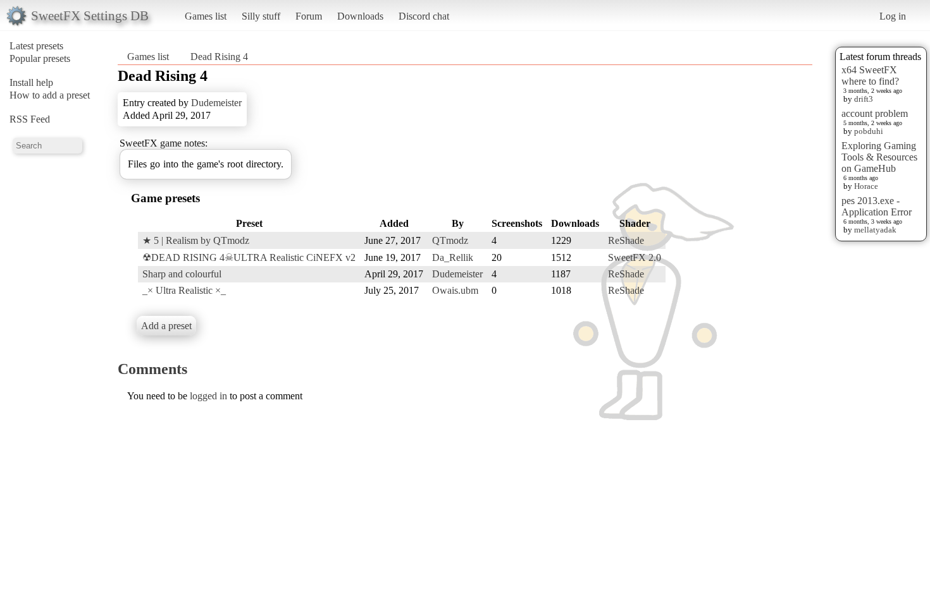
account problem (874, 113)
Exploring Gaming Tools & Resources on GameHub (879, 157)
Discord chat (424, 16)
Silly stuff (261, 16)
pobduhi (868, 131)
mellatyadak (875, 229)
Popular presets (39, 58)
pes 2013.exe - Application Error (876, 206)
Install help (31, 82)
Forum (308, 16)
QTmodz (450, 240)
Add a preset (166, 325)
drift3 (863, 99)
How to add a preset (49, 95)
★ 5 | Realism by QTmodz (195, 240)
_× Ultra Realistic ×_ (184, 290)
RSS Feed (29, 119)
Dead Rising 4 (219, 56)
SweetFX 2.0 (634, 257)
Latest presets (36, 45)
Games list (205, 16)
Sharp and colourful (181, 274)
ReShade (626, 240)
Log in (892, 16)
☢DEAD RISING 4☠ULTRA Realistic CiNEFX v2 (249, 257)
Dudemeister (216, 102)
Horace (866, 186)
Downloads (360, 16)
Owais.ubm (455, 290)
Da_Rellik (452, 257)
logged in (208, 395)
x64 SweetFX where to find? (870, 75)
